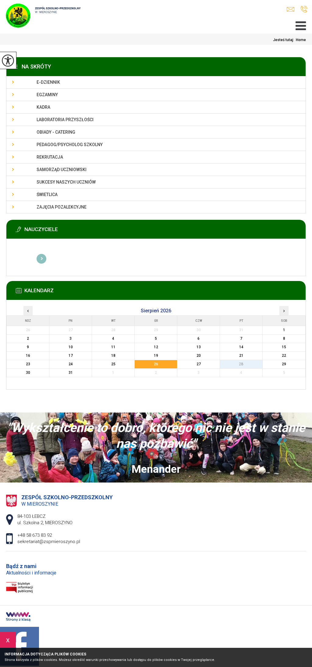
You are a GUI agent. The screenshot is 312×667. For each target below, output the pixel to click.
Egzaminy (47, 94)
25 (113, 364)
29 (284, 364)
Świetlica (47, 194)
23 (28, 364)
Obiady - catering (56, 132)
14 (241, 347)
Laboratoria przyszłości (65, 119)
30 (28, 372)
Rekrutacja (50, 157)
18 (113, 355)
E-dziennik (48, 82)
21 (241, 355)
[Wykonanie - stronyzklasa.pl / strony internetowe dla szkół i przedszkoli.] (18, 617)
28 (241, 364)
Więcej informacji (41, 259)
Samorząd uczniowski (62, 169)
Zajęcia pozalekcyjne (62, 207)
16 (28, 355)
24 (71, 364)
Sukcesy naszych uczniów (66, 182)
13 (199, 347)
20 (199, 355)
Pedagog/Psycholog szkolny (70, 144)
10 (71, 347)
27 (199, 364)
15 (284, 347)
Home (301, 40)
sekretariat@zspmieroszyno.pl (292, 9)
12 (156, 347)
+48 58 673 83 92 (303, 9)
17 (71, 355)
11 (113, 347)
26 (156, 364)
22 (284, 355)
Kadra (43, 107)
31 (71, 372)
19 (156, 355)
